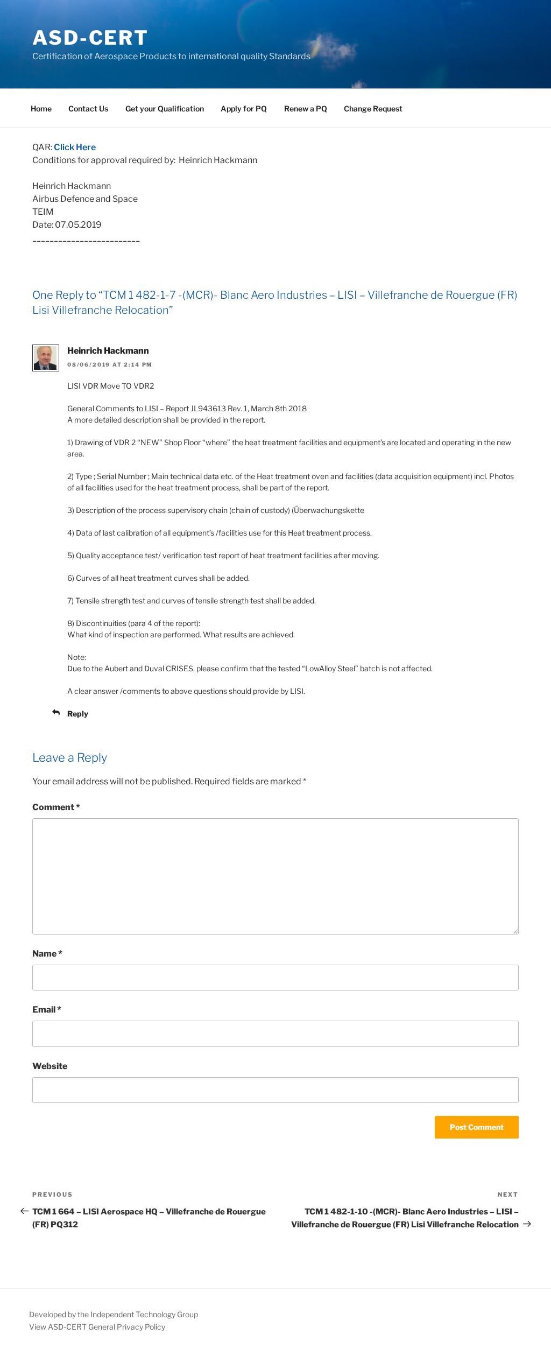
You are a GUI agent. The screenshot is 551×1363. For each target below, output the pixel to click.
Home (41, 108)
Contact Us (88, 108)
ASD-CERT (90, 38)
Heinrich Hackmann (108, 351)
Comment (56, 807)
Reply (77, 713)
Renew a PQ (305, 108)
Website (49, 1066)
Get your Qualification (164, 108)
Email (46, 1009)
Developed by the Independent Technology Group (113, 1314)
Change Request (373, 108)
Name (47, 954)
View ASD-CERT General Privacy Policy (97, 1326)
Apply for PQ (244, 108)
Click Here (75, 147)
